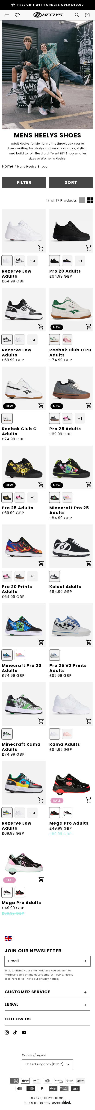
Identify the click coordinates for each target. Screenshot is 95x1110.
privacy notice (48, 979)
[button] (7, 15)
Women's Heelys (53, 158)
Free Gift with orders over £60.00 (50, 5)
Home (8, 166)
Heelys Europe (53, 1098)
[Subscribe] (85, 961)
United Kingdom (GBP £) (45, 1064)
